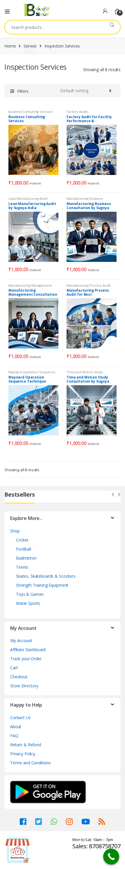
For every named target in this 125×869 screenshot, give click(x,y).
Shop (14, 531)
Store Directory (24, 685)
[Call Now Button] (111, 857)
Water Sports (28, 603)
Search (111, 27)
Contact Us (20, 717)
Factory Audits (77, 111)
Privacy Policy (22, 753)
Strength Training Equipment (42, 585)
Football (23, 549)
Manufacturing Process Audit (88, 285)
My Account (21, 640)
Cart (14, 667)
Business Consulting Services (30, 111)
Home (10, 46)
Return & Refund (25, 744)
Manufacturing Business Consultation (85, 200)
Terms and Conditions (30, 762)
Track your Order (26, 658)
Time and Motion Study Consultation (85, 374)
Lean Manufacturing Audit (28, 198)
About (15, 726)
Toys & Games (30, 594)
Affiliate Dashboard (28, 649)
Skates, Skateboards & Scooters (46, 576)
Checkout (19, 676)
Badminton (26, 558)
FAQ (14, 735)
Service (30, 46)
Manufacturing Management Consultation (30, 287)
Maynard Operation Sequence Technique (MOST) (31, 374)
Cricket (22, 540)
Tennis (22, 567)
